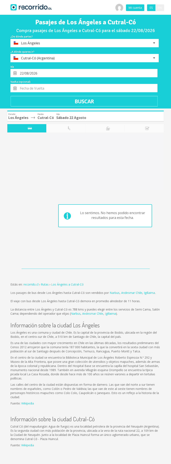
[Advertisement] (23, 201)
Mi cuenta (135, 8)
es (151, 8)
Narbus (114, 293)
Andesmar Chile (131, 293)
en (160, 8)
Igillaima (149, 293)
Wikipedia (27, 403)
